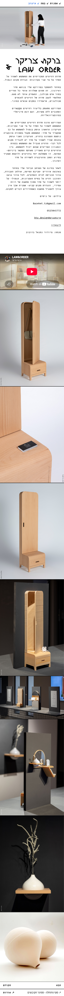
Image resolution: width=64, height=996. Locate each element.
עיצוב (33, 3)
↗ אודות (8, 992)
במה (44, 3)
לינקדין (56, 225)
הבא (58, 985)
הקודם (7, 985)
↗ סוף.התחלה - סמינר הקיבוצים (44, 992)
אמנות (55, 3)
